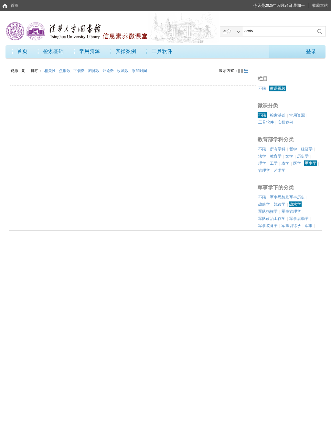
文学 (289, 156)
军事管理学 (291, 211)
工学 (274, 163)
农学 (285, 163)
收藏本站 (320, 5)
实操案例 (125, 51)
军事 (309, 225)
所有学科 (277, 149)
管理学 (264, 170)
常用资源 (89, 51)
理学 (262, 163)
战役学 (279, 204)
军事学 (310, 163)
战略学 (264, 204)
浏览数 (94, 70)
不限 (262, 88)
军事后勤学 (299, 218)
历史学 (303, 156)
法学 (262, 156)
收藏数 (123, 70)
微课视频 (277, 88)
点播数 (65, 70)
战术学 (295, 204)
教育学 (276, 156)
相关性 (50, 70)
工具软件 (162, 51)
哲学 (293, 149)
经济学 (307, 149)
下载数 (79, 70)
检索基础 (53, 51)
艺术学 (279, 170)
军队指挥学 (268, 211)
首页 (14, 5)
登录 (311, 51)
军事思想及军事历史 (287, 197)
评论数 (108, 70)
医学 (297, 163)
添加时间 (139, 70)
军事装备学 (268, 225)
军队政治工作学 (271, 218)
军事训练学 (291, 225)
